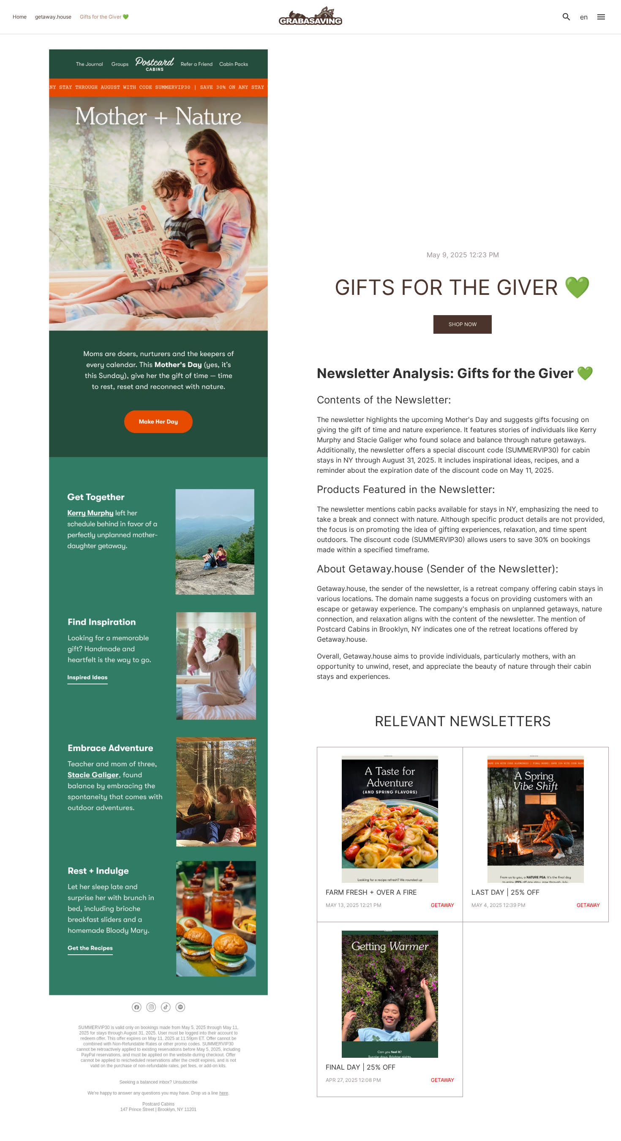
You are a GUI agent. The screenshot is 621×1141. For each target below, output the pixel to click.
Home (20, 17)
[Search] (566, 17)
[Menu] (601, 17)
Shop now (463, 324)
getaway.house (53, 17)
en (584, 17)
